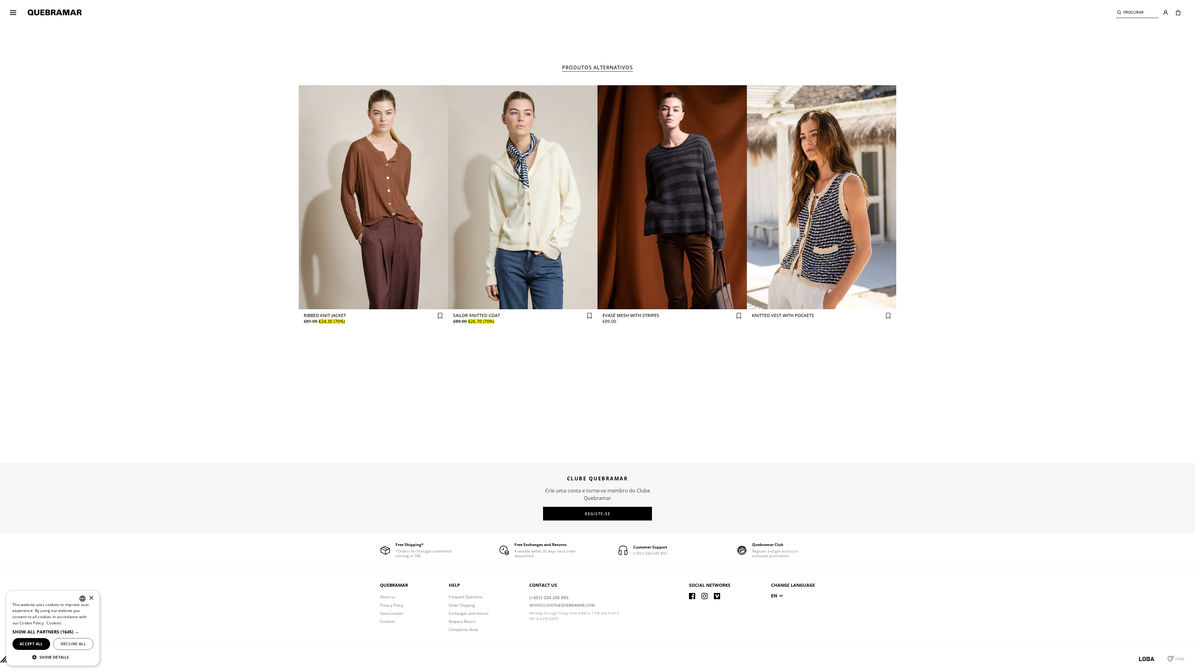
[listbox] (82, 598)
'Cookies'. (54, 623)
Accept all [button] (31, 643)
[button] (1137, 12)
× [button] (91, 598)
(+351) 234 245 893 (549, 597)
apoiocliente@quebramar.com (562, 605)
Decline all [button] (73, 643)
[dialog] (53, 628)
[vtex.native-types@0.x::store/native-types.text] (692, 596)
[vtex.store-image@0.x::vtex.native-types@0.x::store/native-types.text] (1153, 659)
